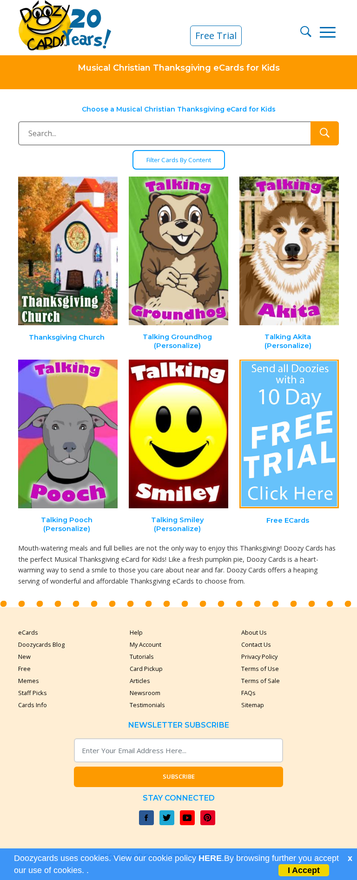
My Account (145, 644)
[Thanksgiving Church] (68, 251)
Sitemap (252, 705)
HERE (210, 858)
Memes (28, 680)
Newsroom (145, 692)
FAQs (248, 692)
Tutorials (142, 656)
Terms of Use (260, 668)
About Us (254, 632)
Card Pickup (146, 668)
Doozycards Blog (41, 644)
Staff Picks (32, 692)
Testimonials (147, 705)
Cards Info (32, 705)
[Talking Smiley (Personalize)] (178, 434)
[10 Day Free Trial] (289, 434)
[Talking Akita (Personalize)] (289, 251)
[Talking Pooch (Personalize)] (68, 434)
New (24, 656)
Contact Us (256, 644)
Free (24, 668)
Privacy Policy (259, 656)
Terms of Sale (260, 680)
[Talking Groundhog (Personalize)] (178, 251)
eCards (28, 632)
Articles (140, 680)
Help (136, 632)
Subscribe (179, 776)
